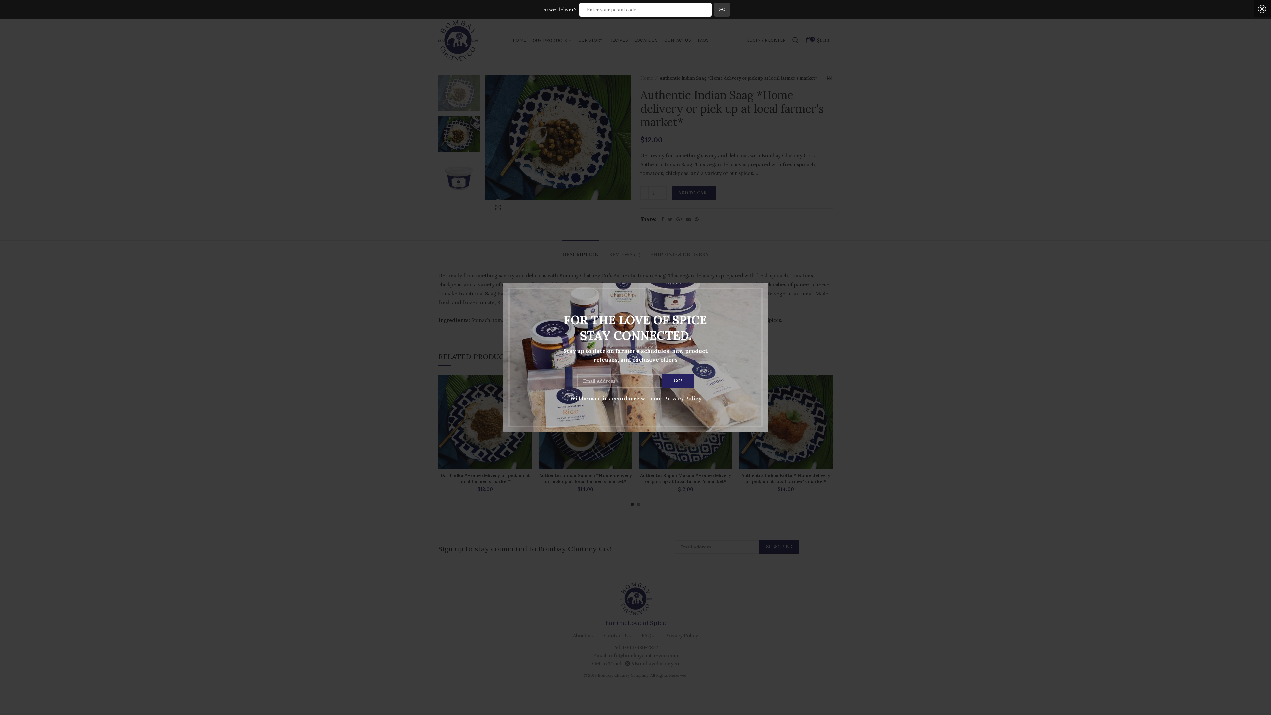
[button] (1261, 9)
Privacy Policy (682, 398)
